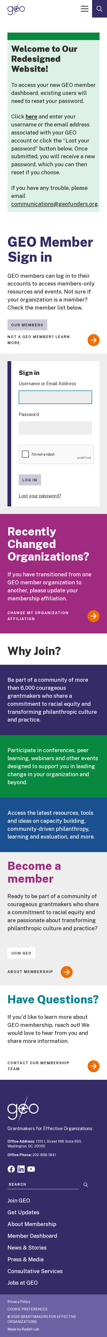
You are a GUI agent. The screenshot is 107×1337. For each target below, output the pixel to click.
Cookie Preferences (27, 1309)
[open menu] (84, 9)
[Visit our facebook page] (11, 1168)
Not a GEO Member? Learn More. (38, 340)
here (31, 116)
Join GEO (21, 953)
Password (29, 414)
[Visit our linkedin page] (21, 1168)
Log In (29, 480)
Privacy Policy (18, 1302)
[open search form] (99, 9)
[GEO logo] (16, 8)
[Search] (86, 1184)
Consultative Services (35, 1271)
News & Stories (27, 1247)
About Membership (30, 972)
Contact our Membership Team (38, 1066)
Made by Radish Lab (23, 1329)
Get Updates (23, 1212)
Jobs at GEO (22, 1282)
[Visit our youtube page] (31, 1168)
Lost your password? (40, 495)
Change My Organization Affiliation (38, 616)
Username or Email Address (47, 383)
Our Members (27, 325)
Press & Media (25, 1259)
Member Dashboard (32, 1236)
